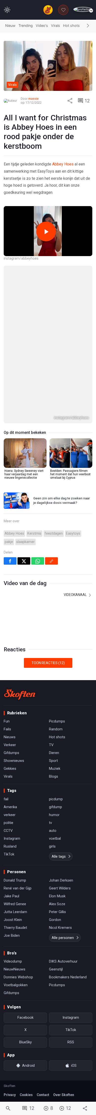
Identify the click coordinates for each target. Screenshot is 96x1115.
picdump (56, 799)
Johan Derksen (61, 880)
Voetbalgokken (16, 985)
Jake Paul (11, 896)
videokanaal (75, 595)
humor (54, 815)
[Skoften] (20, 694)
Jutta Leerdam (15, 912)
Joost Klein (13, 920)
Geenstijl (56, 969)
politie (8, 822)
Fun (7, 721)
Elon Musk (57, 896)
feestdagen (54, 533)
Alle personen (63, 937)
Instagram (12, 838)
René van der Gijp (18, 888)
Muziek (54, 768)
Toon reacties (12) (48, 663)
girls (52, 846)
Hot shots (71, 25)
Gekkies (10, 768)
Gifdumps (11, 753)
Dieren (54, 753)
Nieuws (10, 737)
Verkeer (10, 745)
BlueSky (25, 1042)
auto (52, 830)
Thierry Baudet (15, 927)
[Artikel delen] (70, 101)
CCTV (8, 830)
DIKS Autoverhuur (63, 961)
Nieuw (10, 25)
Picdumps (57, 721)
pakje (9, 542)
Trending (25, 25)
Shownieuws (14, 760)
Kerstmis (34, 533)
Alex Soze (57, 904)
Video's (42, 25)
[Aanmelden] (82, 9)
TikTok (9, 854)
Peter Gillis (57, 912)
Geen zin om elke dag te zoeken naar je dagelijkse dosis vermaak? (61, 500)
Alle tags (59, 856)
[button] (87, 26)
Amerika (10, 807)
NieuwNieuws (14, 969)
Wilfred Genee (15, 904)
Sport (53, 760)
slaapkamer (25, 542)
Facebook (25, 1017)
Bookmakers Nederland (68, 977)
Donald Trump (15, 880)
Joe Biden (12, 935)
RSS (70, 1042)
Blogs (53, 776)
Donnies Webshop (18, 977)
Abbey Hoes (63, 164)
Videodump (13, 961)
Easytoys (73, 533)
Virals (55, 25)
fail (6, 799)
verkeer (10, 815)
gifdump (55, 807)
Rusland (10, 846)
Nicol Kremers (60, 927)
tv (50, 822)
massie (33, 98)
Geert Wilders (60, 888)
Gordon (55, 920)
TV (51, 745)
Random (56, 729)
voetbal (55, 838)
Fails (7, 729)
